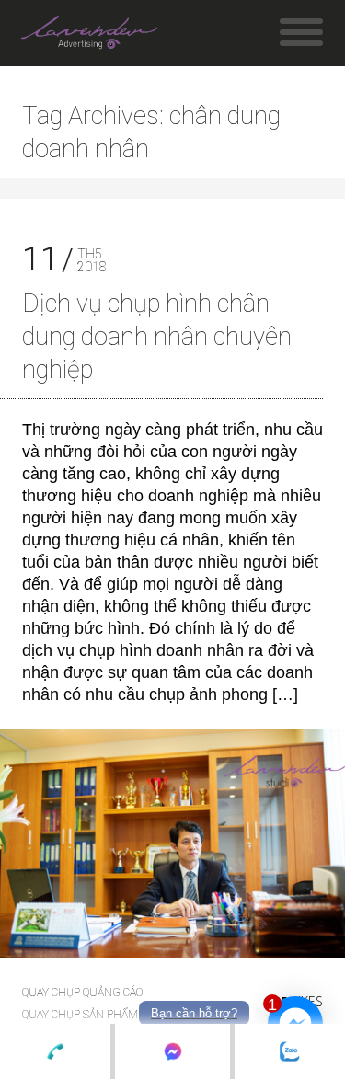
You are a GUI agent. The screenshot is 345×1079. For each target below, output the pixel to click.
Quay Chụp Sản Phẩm (80, 1014)
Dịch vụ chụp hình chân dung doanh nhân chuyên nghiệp (157, 337)
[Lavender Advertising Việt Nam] (89, 37)
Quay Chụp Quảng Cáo (82, 992)
